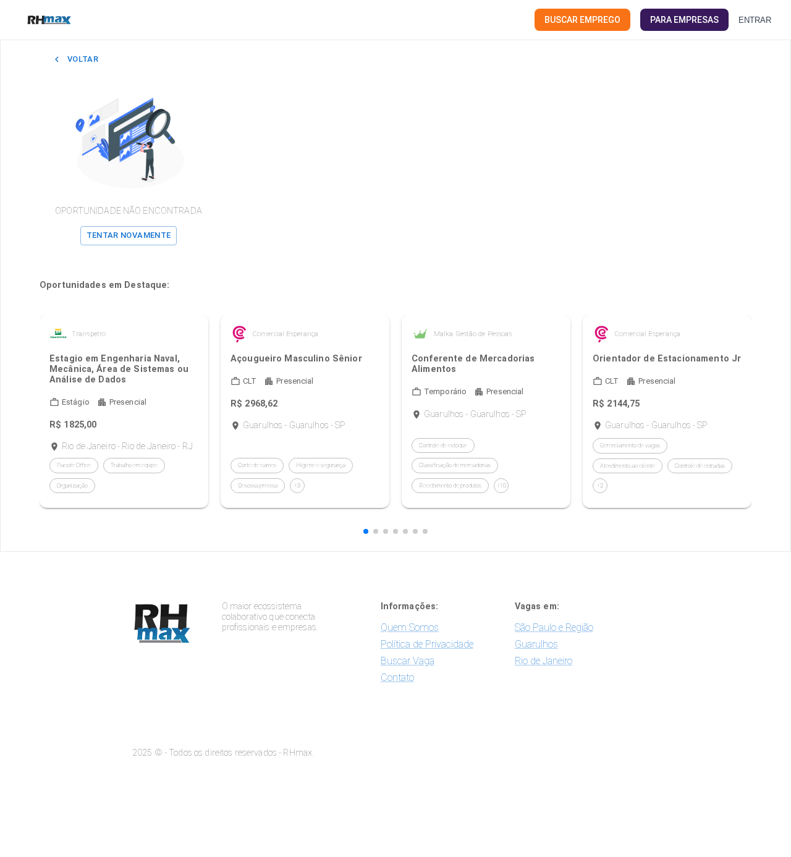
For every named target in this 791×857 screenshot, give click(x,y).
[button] (365, 531)
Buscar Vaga (407, 661)
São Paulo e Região (554, 627)
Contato (397, 677)
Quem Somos (410, 627)
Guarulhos (536, 644)
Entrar (754, 20)
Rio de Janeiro (543, 661)
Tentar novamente (129, 235)
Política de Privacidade (427, 644)
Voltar (82, 59)
